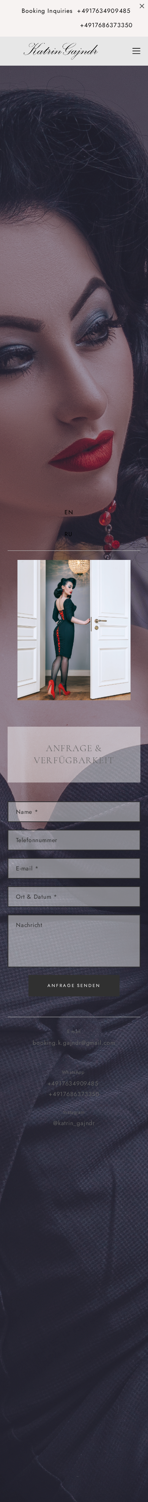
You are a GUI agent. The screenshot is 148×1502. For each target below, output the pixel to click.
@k (57, 1123)
